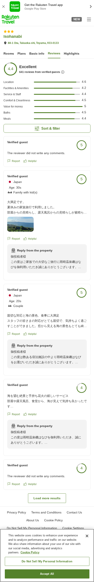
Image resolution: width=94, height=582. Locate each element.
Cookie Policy (30, 552)
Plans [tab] (21, 53)
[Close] (87, 536)
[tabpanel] (47, 282)
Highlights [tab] (71, 53)
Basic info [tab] (36, 53)
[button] (10, 19)
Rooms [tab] (8, 53)
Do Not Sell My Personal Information (47, 561)
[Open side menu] (88, 19)
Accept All (47, 573)
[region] (47, 555)
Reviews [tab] (54, 53)
